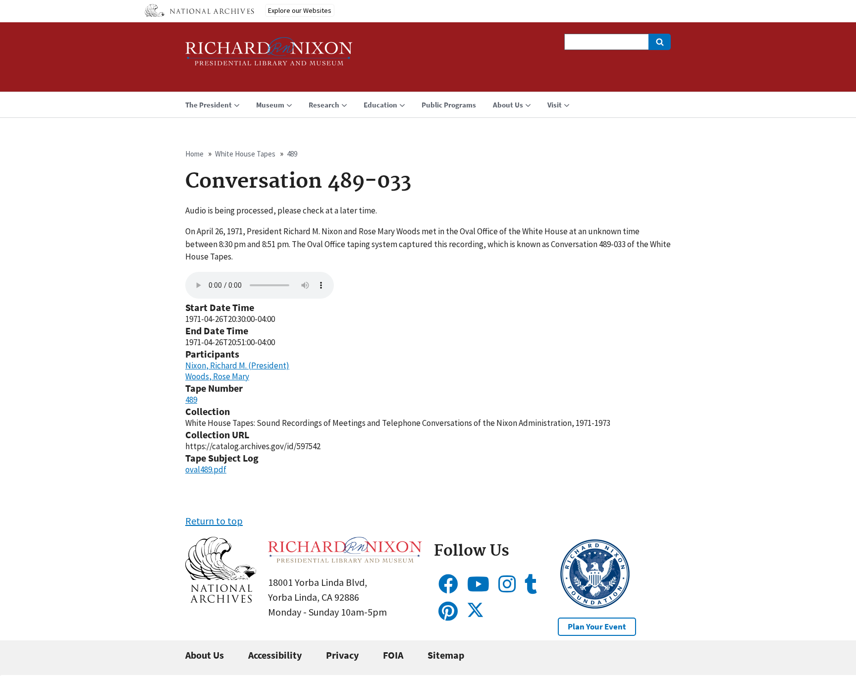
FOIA (393, 655)
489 (292, 153)
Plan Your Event (597, 626)
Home (194, 153)
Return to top (214, 521)
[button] (220, 599)
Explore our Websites (299, 10)
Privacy (342, 655)
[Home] (269, 55)
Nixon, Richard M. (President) (237, 365)
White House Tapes (245, 153)
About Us (204, 655)
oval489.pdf (205, 469)
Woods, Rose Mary (217, 376)
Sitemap (446, 655)
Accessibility (275, 655)
